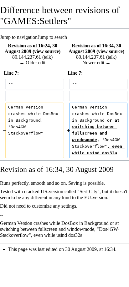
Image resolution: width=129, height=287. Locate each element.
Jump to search (52, 37)
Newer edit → (96, 62)
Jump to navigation (19, 37)
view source (46, 51)
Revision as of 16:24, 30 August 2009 (31, 48)
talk (47, 57)
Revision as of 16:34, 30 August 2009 (95, 48)
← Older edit (32, 62)
